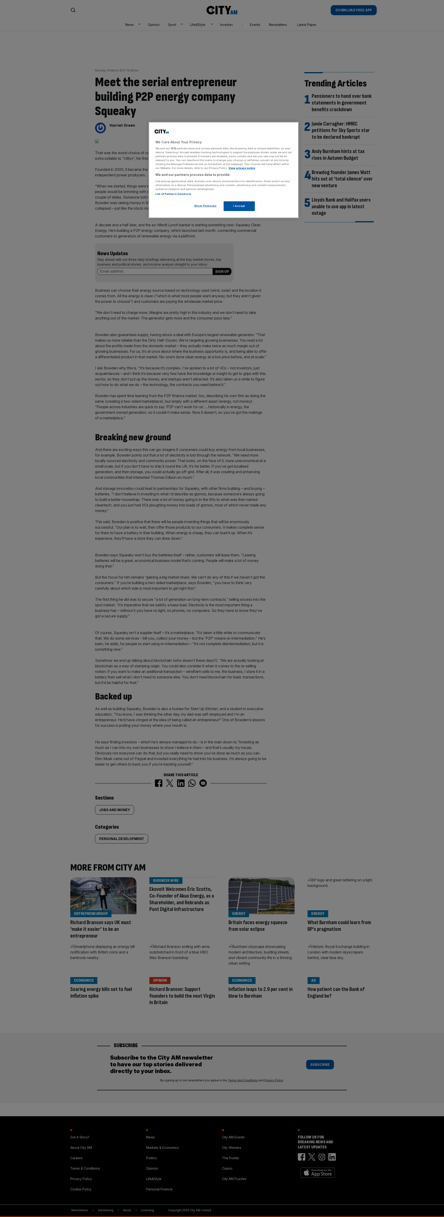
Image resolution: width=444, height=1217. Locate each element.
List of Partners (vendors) (173, 194)
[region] (223, 170)
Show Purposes (205, 205)
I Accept (239, 206)
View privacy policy (241, 168)
